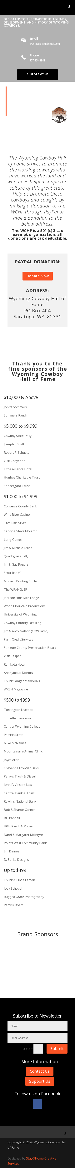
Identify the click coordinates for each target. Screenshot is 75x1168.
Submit (57, 1048)
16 (57, 981)
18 (64, 981)
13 (48, 981)
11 (41, 981)
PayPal (51, 211)
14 (51, 981)
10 (38, 981)
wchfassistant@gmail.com (45, 43)
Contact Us (40, 1071)
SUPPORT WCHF (37, 74)
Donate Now (37, 276)
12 (44, 981)
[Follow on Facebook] (37, 1104)
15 (54, 981)
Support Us (39, 1081)
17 (61, 981)
